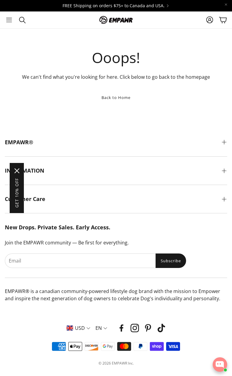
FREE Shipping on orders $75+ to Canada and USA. (114, 6)
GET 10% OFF (17, 193)
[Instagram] (134, 328)
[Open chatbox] (220, 364)
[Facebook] (121, 328)
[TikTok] (161, 328)
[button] (9, 20)
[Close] (16, 170)
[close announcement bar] (225, 4)
